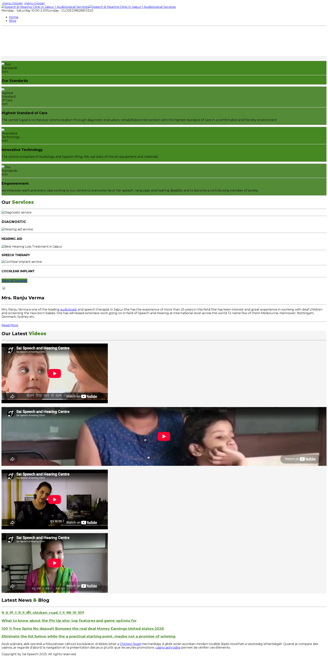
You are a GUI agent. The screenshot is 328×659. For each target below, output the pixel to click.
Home (13, 17)
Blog (12, 21)
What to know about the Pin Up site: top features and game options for (69, 620)
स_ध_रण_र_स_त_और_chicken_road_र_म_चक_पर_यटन (43, 612)
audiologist (68, 309)
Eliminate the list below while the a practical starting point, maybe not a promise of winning (88, 636)
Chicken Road (130, 644)
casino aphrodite (168, 647)
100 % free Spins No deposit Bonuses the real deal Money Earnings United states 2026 (83, 628)
